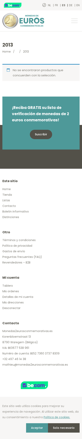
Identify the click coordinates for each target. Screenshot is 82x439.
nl (50, 5)
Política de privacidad (17, 246)
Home (6, 52)
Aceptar (37, 428)
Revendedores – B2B (16, 262)
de (71, 5)
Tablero (7, 286)
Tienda (7, 195)
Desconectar (11, 308)
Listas (6, 200)
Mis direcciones (13, 302)
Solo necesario (64, 428)
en (78, 5)
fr (57, 5)
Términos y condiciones (19, 240)
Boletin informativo (15, 212)
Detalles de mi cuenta (17, 297)
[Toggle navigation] (74, 21)
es (64, 5)
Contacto (9, 206)
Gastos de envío (13, 251)
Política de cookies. (57, 417)
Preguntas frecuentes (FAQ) (22, 257)
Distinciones (10, 217)
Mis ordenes (10, 291)
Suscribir (41, 134)
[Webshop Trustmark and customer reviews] (16, 5)
